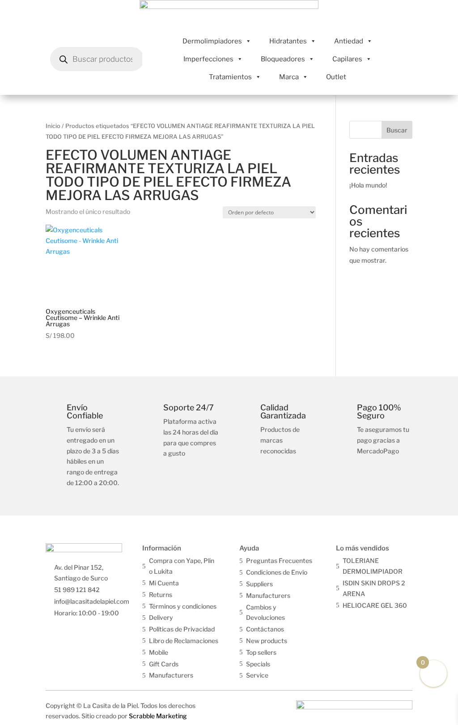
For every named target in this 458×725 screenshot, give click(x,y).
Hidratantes (288, 41)
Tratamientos (230, 77)
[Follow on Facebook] (343, 621)
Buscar (396, 130)
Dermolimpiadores (212, 41)
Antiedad (348, 41)
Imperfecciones (208, 59)
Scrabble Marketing (158, 716)
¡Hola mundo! (368, 185)
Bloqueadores (283, 59)
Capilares (347, 59)
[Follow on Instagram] (362, 621)
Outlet (336, 77)
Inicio (53, 126)
